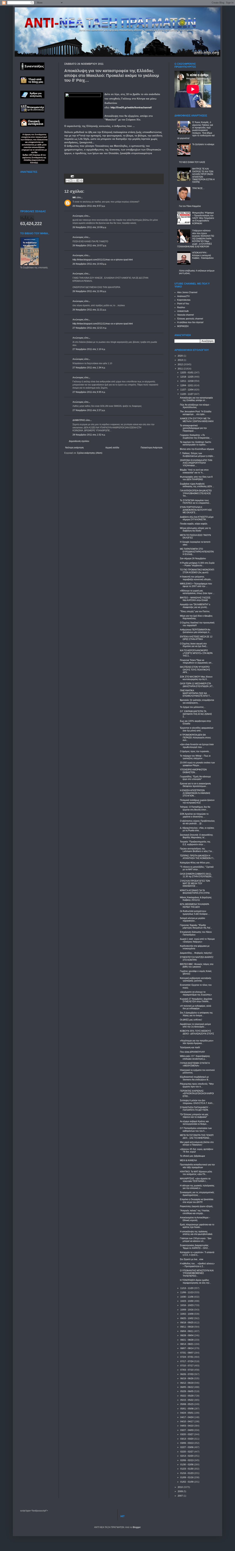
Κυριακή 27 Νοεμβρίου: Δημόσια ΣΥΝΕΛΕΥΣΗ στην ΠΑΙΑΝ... (196, 1000)
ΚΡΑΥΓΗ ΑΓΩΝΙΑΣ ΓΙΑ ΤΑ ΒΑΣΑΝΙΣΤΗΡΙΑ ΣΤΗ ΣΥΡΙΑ (195, 891)
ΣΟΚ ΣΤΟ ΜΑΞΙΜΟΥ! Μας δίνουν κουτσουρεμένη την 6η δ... (196, 678)
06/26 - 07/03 (187, 1374)
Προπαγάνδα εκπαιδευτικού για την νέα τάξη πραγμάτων (197, 1165)
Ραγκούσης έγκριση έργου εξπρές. (196, 1206)
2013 (180, 360)
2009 (180, 1491)
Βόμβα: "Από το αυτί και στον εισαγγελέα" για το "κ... (194, 471)
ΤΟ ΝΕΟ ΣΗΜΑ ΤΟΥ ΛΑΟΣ (192, 162)
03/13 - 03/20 (187, 1439)
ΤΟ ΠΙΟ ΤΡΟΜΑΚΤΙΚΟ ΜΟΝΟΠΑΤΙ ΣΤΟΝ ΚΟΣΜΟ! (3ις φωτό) (197, 571)
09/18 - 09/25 (187, 1322)
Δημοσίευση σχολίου (79, 441)
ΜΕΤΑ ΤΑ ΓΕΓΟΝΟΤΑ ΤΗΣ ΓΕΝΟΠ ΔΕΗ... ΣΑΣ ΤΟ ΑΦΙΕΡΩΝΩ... (197, 1136)
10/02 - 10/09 (187, 1314)
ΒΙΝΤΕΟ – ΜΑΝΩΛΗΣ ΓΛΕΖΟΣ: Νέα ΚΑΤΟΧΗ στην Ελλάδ (195, 599)
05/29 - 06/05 (187, 1391)
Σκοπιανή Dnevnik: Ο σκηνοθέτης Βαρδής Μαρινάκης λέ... (196, 836)
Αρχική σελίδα (112, 447)
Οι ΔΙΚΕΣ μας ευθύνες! (191, 1019)
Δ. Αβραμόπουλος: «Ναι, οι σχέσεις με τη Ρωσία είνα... (197, 829)
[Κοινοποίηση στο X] (74, 180)
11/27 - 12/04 (187, 389)
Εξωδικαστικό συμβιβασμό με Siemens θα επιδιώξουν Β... (195, 1078)
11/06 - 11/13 (187, 1292)
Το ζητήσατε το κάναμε (203, 144)
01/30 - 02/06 (187, 1464)
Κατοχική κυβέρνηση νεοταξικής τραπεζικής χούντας (195, 979)
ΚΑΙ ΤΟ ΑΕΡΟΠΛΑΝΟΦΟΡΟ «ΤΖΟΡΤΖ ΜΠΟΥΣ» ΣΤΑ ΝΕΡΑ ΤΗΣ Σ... (196, 653)
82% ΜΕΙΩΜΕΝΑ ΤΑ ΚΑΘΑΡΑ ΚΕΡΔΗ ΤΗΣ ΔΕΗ (194, 905)
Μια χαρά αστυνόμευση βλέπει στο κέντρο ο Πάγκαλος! (197, 1143)
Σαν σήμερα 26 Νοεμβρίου (193, 558)
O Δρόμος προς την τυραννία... (195, 751)
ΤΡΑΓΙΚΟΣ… (198, 188)
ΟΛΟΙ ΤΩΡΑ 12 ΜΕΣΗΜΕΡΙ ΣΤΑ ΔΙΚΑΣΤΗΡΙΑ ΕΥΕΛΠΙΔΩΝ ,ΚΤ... (197, 684)
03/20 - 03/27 (187, 1434)
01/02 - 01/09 (187, 1482)
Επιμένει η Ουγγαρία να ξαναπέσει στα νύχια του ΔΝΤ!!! (196, 1200)
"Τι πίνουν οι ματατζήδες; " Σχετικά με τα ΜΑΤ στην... (197, 868)
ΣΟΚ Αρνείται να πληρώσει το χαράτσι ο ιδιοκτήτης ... (194, 815)
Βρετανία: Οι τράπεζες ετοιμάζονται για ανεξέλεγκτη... (197, 701)
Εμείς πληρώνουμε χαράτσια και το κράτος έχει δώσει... (197, 1225)
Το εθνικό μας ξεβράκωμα (192, 1156)
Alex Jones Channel (187, 292)
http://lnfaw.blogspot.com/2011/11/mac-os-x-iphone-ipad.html (103, 259)
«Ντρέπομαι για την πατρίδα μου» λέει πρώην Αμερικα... (197, 1042)
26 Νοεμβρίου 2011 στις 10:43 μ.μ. (90, 264)
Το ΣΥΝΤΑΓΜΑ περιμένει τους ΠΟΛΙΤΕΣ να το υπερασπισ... (195, 501)
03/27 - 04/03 (187, 1430)
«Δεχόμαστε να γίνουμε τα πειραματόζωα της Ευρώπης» (196, 993)
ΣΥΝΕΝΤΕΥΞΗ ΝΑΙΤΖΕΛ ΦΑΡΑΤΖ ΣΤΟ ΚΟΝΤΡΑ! (196, 958)
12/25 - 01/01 (187, 372)
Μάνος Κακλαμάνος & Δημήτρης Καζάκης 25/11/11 (196, 898)
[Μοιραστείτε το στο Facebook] (78, 180)
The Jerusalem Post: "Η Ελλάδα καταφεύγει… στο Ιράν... (195, 412)
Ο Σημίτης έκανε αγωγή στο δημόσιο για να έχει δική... (194, 645)
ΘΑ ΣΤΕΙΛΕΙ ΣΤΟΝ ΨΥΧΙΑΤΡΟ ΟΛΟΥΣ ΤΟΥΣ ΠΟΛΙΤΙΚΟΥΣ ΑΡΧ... (195, 670)
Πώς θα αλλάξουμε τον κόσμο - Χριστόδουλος (195, 406)
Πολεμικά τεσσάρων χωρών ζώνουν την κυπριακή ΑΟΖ (197, 801)
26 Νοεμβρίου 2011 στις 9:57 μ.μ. (89, 206)
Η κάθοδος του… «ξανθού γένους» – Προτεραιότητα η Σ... (197, 1264)
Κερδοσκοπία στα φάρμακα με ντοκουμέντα (194, 947)
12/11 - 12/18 (187, 381)
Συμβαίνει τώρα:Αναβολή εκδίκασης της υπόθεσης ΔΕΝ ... (197, 485)
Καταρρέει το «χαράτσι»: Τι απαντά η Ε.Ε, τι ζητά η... (197, 1253)
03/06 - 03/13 (187, 1443)
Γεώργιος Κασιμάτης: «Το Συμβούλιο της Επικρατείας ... (196, 436)
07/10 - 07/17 (187, 1365)
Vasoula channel (185, 315)
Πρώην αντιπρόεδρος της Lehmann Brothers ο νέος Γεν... (197, 850)
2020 (180, 356)
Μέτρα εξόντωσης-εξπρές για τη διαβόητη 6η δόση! (195, 529)
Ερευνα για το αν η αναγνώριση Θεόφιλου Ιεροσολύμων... (195, 784)
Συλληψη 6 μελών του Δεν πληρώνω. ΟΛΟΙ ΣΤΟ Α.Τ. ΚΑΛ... (197, 1101)
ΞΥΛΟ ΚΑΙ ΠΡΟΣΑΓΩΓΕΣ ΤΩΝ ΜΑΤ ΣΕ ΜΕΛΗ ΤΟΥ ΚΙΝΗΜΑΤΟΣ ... (195, 883)
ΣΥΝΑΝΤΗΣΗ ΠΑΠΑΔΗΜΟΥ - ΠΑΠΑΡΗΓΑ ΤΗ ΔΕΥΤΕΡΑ (194, 1108)
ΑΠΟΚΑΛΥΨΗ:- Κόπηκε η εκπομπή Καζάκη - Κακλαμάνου (203, 255)
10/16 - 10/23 (187, 1305)
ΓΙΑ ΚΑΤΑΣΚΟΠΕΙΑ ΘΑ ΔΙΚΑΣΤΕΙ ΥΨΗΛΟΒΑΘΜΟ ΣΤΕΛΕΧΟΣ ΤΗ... (196, 493)
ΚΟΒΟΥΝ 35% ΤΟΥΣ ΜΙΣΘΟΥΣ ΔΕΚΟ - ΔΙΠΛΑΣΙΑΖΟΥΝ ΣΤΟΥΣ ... (197, 1034)
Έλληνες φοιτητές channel (190, 318)
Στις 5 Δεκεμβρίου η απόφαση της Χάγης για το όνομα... (196, 1014)
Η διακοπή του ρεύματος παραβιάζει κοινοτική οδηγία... (196, 578)
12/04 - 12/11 (187, 385)
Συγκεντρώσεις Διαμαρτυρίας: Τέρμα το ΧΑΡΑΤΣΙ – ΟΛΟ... (194, 1246)
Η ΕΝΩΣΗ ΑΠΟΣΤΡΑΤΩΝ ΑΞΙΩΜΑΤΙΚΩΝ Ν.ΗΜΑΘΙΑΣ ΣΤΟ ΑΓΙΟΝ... (195, 793)
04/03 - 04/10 (187, 1425)
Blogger (136, 1527)
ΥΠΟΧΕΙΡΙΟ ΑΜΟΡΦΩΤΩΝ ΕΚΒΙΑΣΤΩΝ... (193, 770)
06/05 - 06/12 (187, 1387)
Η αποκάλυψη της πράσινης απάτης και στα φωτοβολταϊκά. (196, 1232)
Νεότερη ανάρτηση (74, 447)
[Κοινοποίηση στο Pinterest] (81, 180)
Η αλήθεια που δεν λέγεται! (190, 322)
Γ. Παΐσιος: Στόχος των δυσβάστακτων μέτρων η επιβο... (197, 454)
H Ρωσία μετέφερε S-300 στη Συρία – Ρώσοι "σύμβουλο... (197, 564)
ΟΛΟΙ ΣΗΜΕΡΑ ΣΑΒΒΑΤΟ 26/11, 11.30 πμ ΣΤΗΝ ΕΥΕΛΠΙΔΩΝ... (196, 875)
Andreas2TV (183, 296)
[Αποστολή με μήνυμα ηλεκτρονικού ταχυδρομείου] (67, 180)
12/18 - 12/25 (187, 377)
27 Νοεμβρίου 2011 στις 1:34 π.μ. (89, 367)
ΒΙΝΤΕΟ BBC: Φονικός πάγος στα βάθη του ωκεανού (196, 965)
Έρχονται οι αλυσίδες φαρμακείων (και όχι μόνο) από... (196, 729)
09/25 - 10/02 (187, 1318)
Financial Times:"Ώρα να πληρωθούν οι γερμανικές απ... (196, 661)
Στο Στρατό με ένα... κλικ (191, 1259)
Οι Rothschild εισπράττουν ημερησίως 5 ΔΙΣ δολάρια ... (195, 912)
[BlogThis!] (71, 180)
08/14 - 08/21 (187, 1344)
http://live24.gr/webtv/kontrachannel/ (131, 107)
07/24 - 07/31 (187, 1357)
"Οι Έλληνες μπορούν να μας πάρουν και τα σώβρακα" (194, 1115)
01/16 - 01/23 (187, 1473)
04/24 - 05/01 (187, 1413)
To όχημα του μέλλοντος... (192, 707)
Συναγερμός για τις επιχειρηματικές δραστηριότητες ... (197, 1193)
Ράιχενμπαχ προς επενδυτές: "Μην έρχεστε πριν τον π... (197, 1085)
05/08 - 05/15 (187, 1404)
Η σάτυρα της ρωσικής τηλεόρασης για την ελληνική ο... (197, 1186)
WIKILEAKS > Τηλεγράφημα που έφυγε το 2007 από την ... (196, 585)
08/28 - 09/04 (187, 1335)
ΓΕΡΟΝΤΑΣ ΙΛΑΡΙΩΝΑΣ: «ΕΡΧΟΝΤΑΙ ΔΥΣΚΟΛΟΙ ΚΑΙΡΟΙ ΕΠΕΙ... (197, 1094)
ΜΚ (75, 197)
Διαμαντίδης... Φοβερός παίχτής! (196, 953)
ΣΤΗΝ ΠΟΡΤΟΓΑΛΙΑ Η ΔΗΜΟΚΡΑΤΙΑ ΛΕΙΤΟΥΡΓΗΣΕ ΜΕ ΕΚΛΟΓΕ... (196, 510)
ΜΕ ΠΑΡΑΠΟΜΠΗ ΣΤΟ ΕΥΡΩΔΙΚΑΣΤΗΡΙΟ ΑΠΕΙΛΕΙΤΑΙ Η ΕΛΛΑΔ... (197, 552)
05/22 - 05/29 (187, 1396)
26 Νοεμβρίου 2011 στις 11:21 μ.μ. (89, 309)
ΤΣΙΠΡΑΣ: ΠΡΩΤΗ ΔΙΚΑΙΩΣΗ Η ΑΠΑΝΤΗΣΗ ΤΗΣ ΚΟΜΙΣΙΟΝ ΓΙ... (197, 857)
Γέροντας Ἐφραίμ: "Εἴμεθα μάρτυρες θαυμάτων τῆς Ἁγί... (196, 926)
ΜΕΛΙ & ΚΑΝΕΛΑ (188, 1160)
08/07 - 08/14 (187, 1348)
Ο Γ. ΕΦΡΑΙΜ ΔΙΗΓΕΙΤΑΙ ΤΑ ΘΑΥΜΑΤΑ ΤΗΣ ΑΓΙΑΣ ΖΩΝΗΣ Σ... (196, 714)
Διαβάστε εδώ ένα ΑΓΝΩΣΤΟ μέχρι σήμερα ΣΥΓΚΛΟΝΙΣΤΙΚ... (197, 518)
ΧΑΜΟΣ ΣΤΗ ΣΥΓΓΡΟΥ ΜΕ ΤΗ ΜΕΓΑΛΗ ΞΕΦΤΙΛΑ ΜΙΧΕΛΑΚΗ (197, 419)
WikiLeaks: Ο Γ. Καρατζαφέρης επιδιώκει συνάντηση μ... (195, 1057)
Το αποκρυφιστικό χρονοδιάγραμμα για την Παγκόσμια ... (193, 428)
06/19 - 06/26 (187, 1378)
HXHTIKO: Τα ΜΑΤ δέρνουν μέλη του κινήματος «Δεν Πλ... (196, 1172)
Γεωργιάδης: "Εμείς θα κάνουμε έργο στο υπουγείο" (195, 777)
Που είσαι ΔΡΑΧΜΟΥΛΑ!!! (192, 1052)
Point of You (183, 303)
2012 (180, 364)
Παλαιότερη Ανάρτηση (151, 447)
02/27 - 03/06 (187, 1447)
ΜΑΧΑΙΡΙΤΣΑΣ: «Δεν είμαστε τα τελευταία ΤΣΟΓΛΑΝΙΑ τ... (195, 1179)
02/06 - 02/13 (187, 1460)
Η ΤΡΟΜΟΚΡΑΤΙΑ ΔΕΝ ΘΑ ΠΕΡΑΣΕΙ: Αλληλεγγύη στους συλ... (195, 737)
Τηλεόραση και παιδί (190, 1047)
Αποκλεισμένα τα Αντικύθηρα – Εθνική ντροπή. (195, 1218)
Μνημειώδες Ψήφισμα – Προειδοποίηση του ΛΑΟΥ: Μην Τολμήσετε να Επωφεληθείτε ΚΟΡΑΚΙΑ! (203, 218)
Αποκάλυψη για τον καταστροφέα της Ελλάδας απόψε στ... (196, 399)
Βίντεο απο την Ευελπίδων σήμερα (197, 449)
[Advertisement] (107, 163)
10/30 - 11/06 (187, 1297)
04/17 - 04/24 (187, 1417)
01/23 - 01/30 (187, 1469)
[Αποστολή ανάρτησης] (72, 176)
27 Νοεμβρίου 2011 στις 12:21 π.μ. (90, 328)
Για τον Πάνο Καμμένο (190, 206)
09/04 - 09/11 (187, 1331)
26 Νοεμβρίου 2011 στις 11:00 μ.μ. (89, 291)
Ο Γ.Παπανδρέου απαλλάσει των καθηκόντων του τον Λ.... (196, 1129)
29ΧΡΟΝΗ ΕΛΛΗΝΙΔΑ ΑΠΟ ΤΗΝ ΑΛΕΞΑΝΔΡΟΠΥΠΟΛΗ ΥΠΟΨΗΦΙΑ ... (196, 463)
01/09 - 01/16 (187, 1477)
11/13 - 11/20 (187, 1288)
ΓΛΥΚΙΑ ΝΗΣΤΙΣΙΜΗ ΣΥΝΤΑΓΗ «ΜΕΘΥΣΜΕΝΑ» (195, 1064)
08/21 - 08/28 (187, 1340)
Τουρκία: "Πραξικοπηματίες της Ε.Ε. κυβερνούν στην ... (195, 843)
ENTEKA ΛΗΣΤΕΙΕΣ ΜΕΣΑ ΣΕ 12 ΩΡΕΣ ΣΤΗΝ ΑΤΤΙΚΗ (196, 638)
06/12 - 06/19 (187, 1383)
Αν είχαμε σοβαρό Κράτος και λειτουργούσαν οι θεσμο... (194, 1122)
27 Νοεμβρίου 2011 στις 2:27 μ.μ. (89, 410)
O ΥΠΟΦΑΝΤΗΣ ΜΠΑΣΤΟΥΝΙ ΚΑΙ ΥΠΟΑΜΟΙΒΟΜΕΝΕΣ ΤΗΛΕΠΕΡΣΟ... (197, 1273)
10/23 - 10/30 (187, 1301)
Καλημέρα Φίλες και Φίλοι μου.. (195, 862)
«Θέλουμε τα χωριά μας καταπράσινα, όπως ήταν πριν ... (197, 592)
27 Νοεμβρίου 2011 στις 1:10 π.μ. (89, 349)
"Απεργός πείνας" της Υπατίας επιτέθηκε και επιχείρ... (194, 1211)
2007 (180, 1496)
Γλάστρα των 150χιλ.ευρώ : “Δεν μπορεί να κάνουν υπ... (195, 1239)
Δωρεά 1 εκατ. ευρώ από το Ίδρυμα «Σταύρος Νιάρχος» (197, 940)
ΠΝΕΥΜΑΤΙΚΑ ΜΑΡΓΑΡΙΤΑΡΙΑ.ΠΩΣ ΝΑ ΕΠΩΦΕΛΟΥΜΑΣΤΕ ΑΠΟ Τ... (195, 693)
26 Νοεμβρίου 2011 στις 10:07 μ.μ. (90, 245)
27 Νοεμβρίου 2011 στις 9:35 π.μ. (89, 392)
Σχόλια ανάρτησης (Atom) (89, 453)
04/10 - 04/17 (187, 1421)
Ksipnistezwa (183, 300)
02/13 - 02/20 (187, 1456)
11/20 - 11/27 (187, 394)
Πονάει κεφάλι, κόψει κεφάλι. (194, 523)
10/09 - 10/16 (187, 1309)
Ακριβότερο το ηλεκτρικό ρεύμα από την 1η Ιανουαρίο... (195, 1025)
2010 (180, 1487)
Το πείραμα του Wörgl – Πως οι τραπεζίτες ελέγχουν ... (195, 757)
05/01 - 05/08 (187, 1408)
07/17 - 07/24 (187, 1361)
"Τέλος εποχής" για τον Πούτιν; (195, 611)
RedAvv (181, 307)
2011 (180, 368)
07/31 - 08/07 (187, 1352)
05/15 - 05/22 (187, 1400)
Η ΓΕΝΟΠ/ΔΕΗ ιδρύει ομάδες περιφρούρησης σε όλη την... (195, 1281)
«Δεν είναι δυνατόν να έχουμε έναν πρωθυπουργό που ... (197, 745)
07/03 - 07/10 (187, 1370)
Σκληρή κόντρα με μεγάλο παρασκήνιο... (192, 919)
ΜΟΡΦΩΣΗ (183, 326)
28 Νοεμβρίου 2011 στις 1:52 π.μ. (89, 434)
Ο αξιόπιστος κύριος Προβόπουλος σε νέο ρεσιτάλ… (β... (197, 822)
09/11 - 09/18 (187, 1327)
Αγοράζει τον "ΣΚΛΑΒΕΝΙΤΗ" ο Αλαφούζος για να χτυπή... (195, 605)
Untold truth (183, 311)
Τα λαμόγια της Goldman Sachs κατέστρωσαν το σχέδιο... (195, 443)
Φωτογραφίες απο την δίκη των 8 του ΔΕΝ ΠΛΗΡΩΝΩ (196, 478)
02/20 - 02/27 (187, 1451)
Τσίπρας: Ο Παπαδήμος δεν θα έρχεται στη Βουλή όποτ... (195, 808)
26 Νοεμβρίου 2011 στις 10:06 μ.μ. (90, 227)
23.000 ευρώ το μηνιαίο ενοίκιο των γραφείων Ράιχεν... (197, 763)
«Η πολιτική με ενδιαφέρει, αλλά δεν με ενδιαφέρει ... (195, 1007)
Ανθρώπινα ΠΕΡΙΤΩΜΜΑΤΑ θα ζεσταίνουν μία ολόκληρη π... (195, 631)
